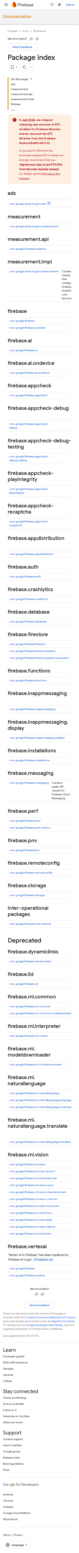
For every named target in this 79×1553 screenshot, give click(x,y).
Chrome (8, 1500)
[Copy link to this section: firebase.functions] (54, 671)
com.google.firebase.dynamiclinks (30, 961)
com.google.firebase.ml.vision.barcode (33, 1178)
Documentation (17, 16)
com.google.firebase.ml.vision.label (30, 1219)
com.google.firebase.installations (29, 760)
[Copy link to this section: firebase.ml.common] (60, 997)
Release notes (11, 1457)
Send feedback (22, 47)
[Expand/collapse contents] (31, 79)
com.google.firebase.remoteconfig (30, 872)
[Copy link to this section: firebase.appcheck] (55, 386)
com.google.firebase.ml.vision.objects (32, 1226)
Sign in (70, 4)
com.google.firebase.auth (25, 576)
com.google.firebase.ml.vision (27, 1164)
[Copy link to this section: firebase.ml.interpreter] (64, 1026)
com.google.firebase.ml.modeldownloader (35, 1064)
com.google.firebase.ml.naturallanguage (34, 1093)
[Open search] (52, 4)
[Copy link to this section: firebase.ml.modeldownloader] (54, 1055)
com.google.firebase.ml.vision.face (30, 1213)
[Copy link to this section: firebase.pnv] (41, 841)
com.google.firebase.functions (28, 680)
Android (8, 1494)
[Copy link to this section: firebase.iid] (37, 974)
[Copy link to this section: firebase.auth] (42, 567)
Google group (11, 1451)
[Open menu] (6, 4)
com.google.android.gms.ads (27, 204)
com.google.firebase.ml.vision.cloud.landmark (37, 1192)
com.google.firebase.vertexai (27, 1275)
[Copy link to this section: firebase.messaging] (57, 773)
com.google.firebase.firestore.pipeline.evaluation (39, 658)
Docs (25, 31)
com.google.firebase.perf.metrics (29, 827)
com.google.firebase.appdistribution (31, 554)
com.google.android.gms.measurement (34, 226)
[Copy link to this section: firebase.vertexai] (50, 1247)
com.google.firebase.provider (27, 327)
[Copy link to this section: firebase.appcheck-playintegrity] (41, 479)
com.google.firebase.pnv (24, 850)
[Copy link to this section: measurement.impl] (55, 262)
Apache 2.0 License (63, 1321)
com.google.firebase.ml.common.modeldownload (40, 1013)
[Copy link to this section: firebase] (31, 311)
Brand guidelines (13, 1463)
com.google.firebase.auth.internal (30, 924)
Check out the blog (14, 1397)
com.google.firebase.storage (27, 895)
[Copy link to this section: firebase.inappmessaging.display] (28, 728)
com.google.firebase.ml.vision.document (34, 1206)
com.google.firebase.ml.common (29, 1006)
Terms (6, 1534)
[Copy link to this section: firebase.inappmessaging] (11, 700)
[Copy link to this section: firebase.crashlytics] (57, 589)
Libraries (8, 1375)
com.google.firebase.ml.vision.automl (32, 1171)
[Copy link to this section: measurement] (44, 217)
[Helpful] (31, 39)
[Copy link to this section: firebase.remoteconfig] (63, 863)
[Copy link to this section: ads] (20, 193)
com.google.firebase (22, 320)
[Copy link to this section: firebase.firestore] (52, 634)
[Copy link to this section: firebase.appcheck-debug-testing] (28, 447)
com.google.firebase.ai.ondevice (29, 372)
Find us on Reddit (13, 1404)
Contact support (13, 1439)
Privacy (18, 1534)
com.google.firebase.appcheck (28, 395)
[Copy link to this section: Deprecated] (45, 941)
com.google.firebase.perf (24, 820)
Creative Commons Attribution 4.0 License (50, 1317)
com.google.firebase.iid (23, 984)
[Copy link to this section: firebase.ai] (36, 341)
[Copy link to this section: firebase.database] (53, 612)
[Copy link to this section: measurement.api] (52, 239)
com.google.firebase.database (28, 621)
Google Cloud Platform (17, 1513)
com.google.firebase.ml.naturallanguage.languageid (41, 1100)
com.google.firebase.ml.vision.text (30, 1233)
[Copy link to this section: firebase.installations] (60, 751)
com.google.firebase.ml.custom (28, 1036)
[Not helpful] (37, 39)
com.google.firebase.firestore (27, 644)
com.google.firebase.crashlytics (28, 599)
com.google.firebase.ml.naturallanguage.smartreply (41, 1107)
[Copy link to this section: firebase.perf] (42, 811)
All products (10, 1519)
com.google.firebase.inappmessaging (32, 709)
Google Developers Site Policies (44, 1325)
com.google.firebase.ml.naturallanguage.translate (40, 1142)
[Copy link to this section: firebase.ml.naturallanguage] (49, 1084)
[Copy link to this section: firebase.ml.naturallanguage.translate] (11, 1132)
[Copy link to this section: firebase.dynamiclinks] (62, 952)
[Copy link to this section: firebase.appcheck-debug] (11, 414)
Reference (39, 31)
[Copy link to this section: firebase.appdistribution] (11, 544)
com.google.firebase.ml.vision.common (33, 1199)
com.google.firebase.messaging (29, 782)
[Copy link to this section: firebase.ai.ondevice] (58, 363)
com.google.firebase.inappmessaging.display (37, 737)
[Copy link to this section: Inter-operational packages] (34, 914)
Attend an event (13, 1422)
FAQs (6, 1470)
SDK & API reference (15, 1362)
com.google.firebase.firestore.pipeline (32, 651)
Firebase (13, 31)
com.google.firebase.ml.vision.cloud (31, 1185)
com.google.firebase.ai (23, 350)
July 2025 (28, 120)
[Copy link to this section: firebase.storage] (50, 886)
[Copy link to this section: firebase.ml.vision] (52, 1155)
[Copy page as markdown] (24, 67)
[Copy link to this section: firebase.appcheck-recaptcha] (35, 512)
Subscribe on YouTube (16, 1416)
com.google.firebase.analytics (27, 249)
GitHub (7, 1381)
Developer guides (13, 1356)
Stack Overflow (12, 1445)
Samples (8, 1368)
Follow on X (10, 1410)
